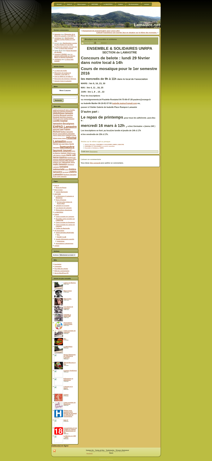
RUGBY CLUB (61, 237)
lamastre (67, 147)
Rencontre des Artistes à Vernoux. (65, 78)
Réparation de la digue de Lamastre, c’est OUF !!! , (65, 35)
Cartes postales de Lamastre (65, 216)
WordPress (109, 459)
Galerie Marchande (62, 192)
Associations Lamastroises (64, 243)
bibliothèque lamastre (63, 113)
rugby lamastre (60, 164)
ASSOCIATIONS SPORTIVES (65, 232)
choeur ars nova (58, 119)
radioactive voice (68, 162)
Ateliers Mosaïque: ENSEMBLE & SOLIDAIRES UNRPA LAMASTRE (104, 144)
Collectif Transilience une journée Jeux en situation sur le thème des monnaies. (126, 33)
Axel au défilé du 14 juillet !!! (63, 76)
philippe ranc (57, 162)
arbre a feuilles (70, 110)
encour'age (58, 129)
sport (66, 169)
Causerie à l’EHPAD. (60, 54)
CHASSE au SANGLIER (67, 315)
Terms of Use (100, 450)
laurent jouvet (62, 150)
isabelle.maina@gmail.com (124, 103)
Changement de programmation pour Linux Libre (101, 31)
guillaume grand (70, 135)
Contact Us (90, 450)
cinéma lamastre (69, 119)
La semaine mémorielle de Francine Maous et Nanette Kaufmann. (64, 56)
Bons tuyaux (58, 190)
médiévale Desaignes (65, 159)
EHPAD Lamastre (65, 126)
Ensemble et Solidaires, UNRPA (94, 148)
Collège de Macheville (63, 228)
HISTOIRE (57, 194)
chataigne (69, 117)
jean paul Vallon (64, 144)
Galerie (56, 214)
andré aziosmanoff (59, 110)
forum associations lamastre (64, 134)
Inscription (57, 264)
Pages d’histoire (61, 200)
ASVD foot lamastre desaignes (63, 111)
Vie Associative (59, 230)
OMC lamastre (69, 160)
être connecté (95, 163)
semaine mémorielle (60, 167)
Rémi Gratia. (68, 298)
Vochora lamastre (69, 175)
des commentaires (61, 271)
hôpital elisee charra (59, 138)
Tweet (111, 453)
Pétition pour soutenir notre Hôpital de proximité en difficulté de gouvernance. (70, 413)
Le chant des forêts (60, 70)
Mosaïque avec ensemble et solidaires (101, 39)
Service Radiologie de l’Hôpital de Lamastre (70, 356)
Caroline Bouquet (59, 115)
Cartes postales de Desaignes (65, 222)
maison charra (66, 153)
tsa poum (65, 172)
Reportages (94, 151)
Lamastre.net (147, 24)
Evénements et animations (68, 379)
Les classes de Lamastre (64, 208)
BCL (58, 234)
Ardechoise (60, 241)
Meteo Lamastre (65, 90)
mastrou (63, 157)
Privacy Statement (122, 450)
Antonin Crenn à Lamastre (62, 81)
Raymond (103, 42)
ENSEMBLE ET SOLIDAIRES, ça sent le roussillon (100, 146)
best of (56, 185)
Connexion (57, 266)
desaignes (68, 123)
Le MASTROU (58, 212)
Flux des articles (61, 268)
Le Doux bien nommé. (66, 48)
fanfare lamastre (67, 132)
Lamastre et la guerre (62, 205)
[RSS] (54, 451)
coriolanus (57, 38)
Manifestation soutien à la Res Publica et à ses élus (64, 39)
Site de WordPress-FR (61, 273)
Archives (56, 255)
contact (56, 245)
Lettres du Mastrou (70, 283)
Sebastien (57, 34)
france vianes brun (59, 135)
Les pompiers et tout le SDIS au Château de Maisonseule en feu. (70, 430)
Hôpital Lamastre (64, 139)
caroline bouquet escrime (63, 116)
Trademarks (110, 450)
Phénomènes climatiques (64, 210)
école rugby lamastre (59, 176)
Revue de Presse (61, 187)
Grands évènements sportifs (65, 239)
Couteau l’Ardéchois (70, 370)
